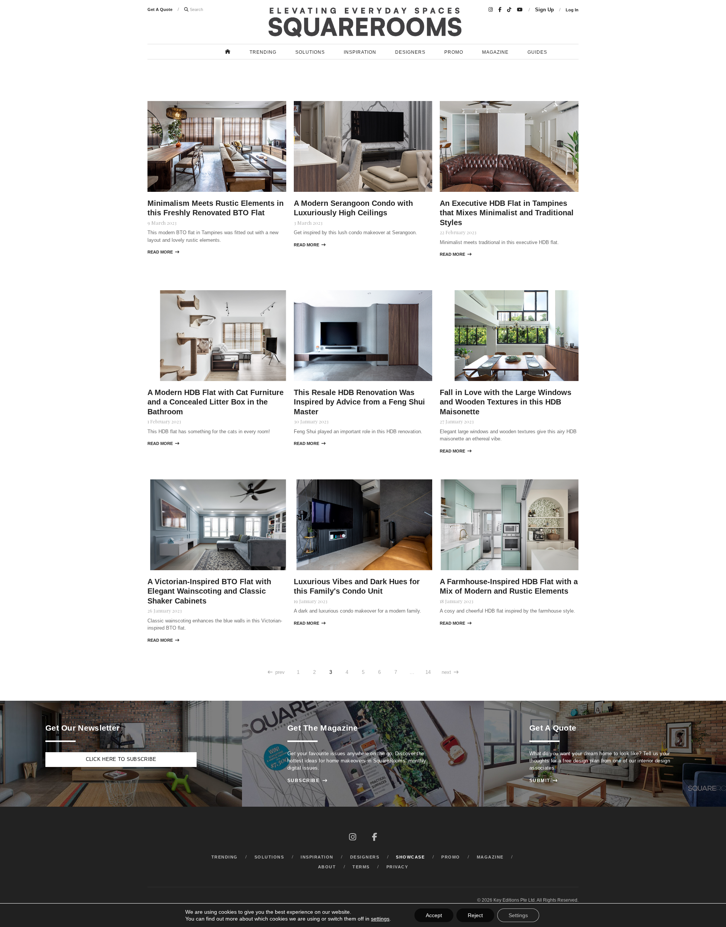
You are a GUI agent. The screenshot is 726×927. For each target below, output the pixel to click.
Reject (475, 915)
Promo (453, 52)
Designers (410, 52)
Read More (163, 252)
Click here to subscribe (121, 759)
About (327, 867)
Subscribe (307, 780)
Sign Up (544, 9)
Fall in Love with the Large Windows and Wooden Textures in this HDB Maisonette (505, 402)
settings (380, 919)
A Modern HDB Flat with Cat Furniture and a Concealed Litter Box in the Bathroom (215, 402)
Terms (361, 867)
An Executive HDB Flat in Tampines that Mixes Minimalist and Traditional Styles (507, 213)
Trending (263, 52)
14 (428, 672)
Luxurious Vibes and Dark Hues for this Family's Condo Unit (357, 586)
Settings (518, 915)
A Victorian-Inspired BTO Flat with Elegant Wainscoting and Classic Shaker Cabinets (209, 591)
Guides (537, 52)
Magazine (495, 52)
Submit (543, 780)
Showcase (410, 857)
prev (276, 672)
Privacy (397, 867)
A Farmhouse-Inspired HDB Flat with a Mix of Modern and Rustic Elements (509, 586)
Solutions (310, 52)
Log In (572, 10)
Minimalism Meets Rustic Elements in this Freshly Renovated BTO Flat (215, 208)
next (450, 672)
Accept (434, 915)
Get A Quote (159, 9)
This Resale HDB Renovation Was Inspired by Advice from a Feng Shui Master (359, 402)
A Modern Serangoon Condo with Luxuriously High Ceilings (353, 208)
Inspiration (360, 52)
